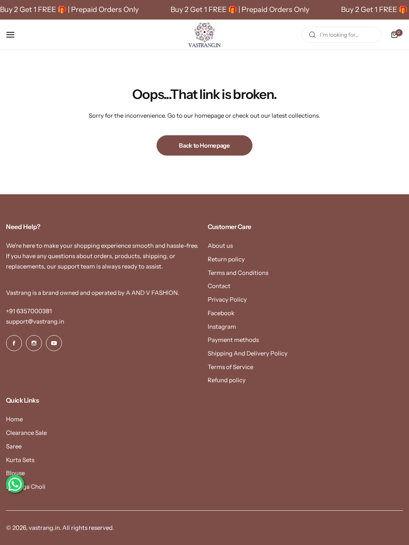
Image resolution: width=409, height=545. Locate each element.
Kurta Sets (20, 460)
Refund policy (227, 380)
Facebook (221, 313)
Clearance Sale (26, 432)
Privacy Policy (227, 299)
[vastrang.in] (204, 35)
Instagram (222, 326)
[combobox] (341, 35)
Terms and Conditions (238, 272)
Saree (14, 446)
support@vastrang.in (35, 321)
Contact (219, 286)
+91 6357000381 (29, 311)
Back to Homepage (204, 145)
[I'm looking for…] (312, 35)
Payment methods (233, 340)
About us (220, 245)
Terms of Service (230, 367)
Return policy (226, 259)
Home (14, 419)
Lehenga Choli (26, 486)
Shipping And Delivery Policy (248, 353)
